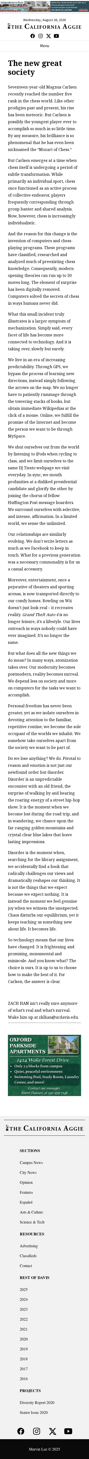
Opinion (26, 1182)
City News (28, 1172)
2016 (24, 1378)
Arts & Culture (31, 1212)
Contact (26, 1265)
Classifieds (28, 1255)
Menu (44, 46)
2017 (24, 1368)
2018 (24, 1358)
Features (26, 1192)
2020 (24, 1338)
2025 (24, 1289)
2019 (24, 1348)
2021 (24, 1329)
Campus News (31, 1162)
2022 (24, 1319)
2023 (24, 1309)
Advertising (29, 1245)
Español (26, 1202)
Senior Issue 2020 (34, 1412)
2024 (24, 1299)
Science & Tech (32, 1221)
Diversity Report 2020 (37, 1402)
